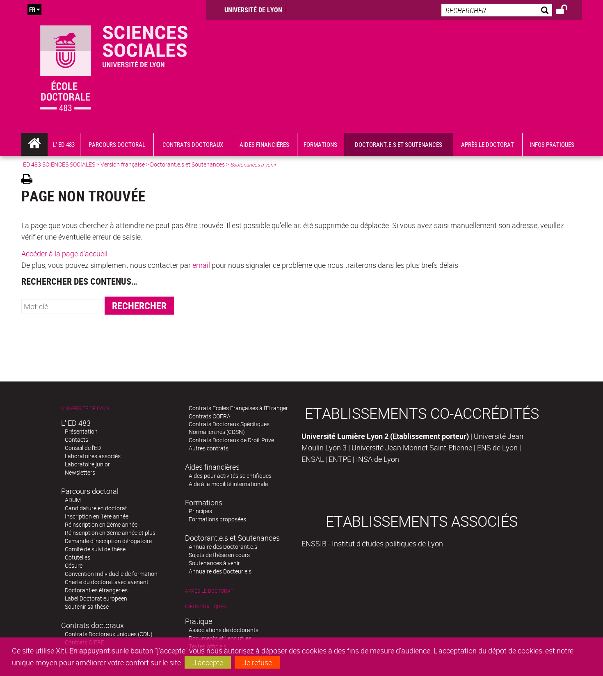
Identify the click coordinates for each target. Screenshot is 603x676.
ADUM (73, 500)
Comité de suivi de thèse (95, 549)
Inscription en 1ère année (96, 516)
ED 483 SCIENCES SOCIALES (59, 164)
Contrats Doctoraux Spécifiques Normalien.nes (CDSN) (229, 428)
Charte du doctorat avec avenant (106, 582)
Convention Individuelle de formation (111, 574)
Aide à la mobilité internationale (228, 484)
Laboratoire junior (87, 464)
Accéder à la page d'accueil (64, 253)
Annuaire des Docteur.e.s (220, 571)
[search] (496, 10)
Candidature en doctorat (96, 508)
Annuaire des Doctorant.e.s (223, 546)
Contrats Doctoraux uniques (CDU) (109, 634)
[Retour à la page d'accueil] (113, 66)
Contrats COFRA (210, 416)
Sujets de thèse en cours (219, 555)
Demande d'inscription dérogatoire (108, 541)
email (201, 265)
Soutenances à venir (214, 563)
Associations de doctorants (223, 630)
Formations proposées (217, 519)
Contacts (76, 439)
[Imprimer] (29, 180)
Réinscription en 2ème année (101, 524)
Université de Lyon (253, 9)
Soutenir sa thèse (87, 606)
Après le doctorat (209, 590)
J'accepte (207, 662)
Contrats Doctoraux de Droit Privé (231, 440)
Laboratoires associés (93, 456)
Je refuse (257, 662)
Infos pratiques (205, 606)
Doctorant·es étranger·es (96, 590)
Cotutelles (77, 557)
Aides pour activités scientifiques (230, 476)
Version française (122, 164)
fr (32, 9)
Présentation (81, 431)
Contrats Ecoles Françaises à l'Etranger (238, 408)
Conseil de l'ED (83, 448)
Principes (200, 511)
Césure (73, 565)
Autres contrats (208, 448)
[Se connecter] (567, 10)
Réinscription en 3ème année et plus (110, 533)
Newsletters (80, 472)
